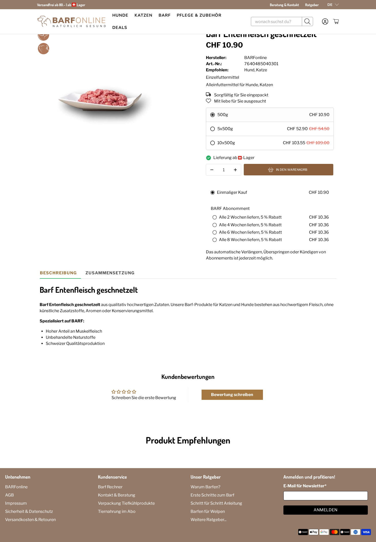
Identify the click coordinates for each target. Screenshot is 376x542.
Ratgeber (312, 5)
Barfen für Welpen (208, 511)
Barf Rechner (110, 486)
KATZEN (143, 15)
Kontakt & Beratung (116, 495)
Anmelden (325, 509)
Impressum (16, 503)
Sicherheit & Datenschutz (29, 511)
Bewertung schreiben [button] (232, 394)
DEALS (119, 27)
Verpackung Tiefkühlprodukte (126, 503)
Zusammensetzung (110, 272)
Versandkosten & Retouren (30, 519)
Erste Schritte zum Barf (212, 495)
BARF (165, 15)
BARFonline (16, 486)
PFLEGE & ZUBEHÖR (199, 15)
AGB (9, 495)
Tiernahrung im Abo (117, 511)
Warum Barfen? (205, 486)
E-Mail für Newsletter (304, 485)
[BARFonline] (71, 21)
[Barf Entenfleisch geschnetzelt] (100, 92)
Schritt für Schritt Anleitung (216, 503)
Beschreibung (58, 272)
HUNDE (120, 15)
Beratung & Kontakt (284, 5)
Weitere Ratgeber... (208, 519)
